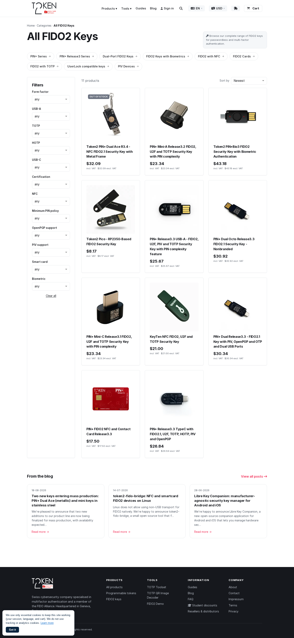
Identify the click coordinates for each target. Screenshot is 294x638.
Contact (234, 593)
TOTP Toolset (156, 587)
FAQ (190, 599)
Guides (141, 8)
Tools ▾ (126, 8)
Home (31, 25)
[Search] (181, 8)
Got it (12, 629)
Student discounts (204, 605)
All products (114, 587)
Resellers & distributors (203, 611)
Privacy (233, 611)
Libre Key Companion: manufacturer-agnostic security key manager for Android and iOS (224, 500)
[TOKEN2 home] (44, 8)
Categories (44, 25)
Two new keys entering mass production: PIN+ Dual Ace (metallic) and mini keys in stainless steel (65, 500)
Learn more (47, 622)
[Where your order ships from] (235, 8)
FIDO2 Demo (155, 603)
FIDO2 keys (113, 599)
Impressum (236, 599)
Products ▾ (109, 8)
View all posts (252, 476)
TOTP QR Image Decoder (158, 595)
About (233, 587)
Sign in (169, 8)
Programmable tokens (121, 593)
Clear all (51, 295)
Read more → (40, 531)
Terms (233, 605)
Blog (153, 8)
